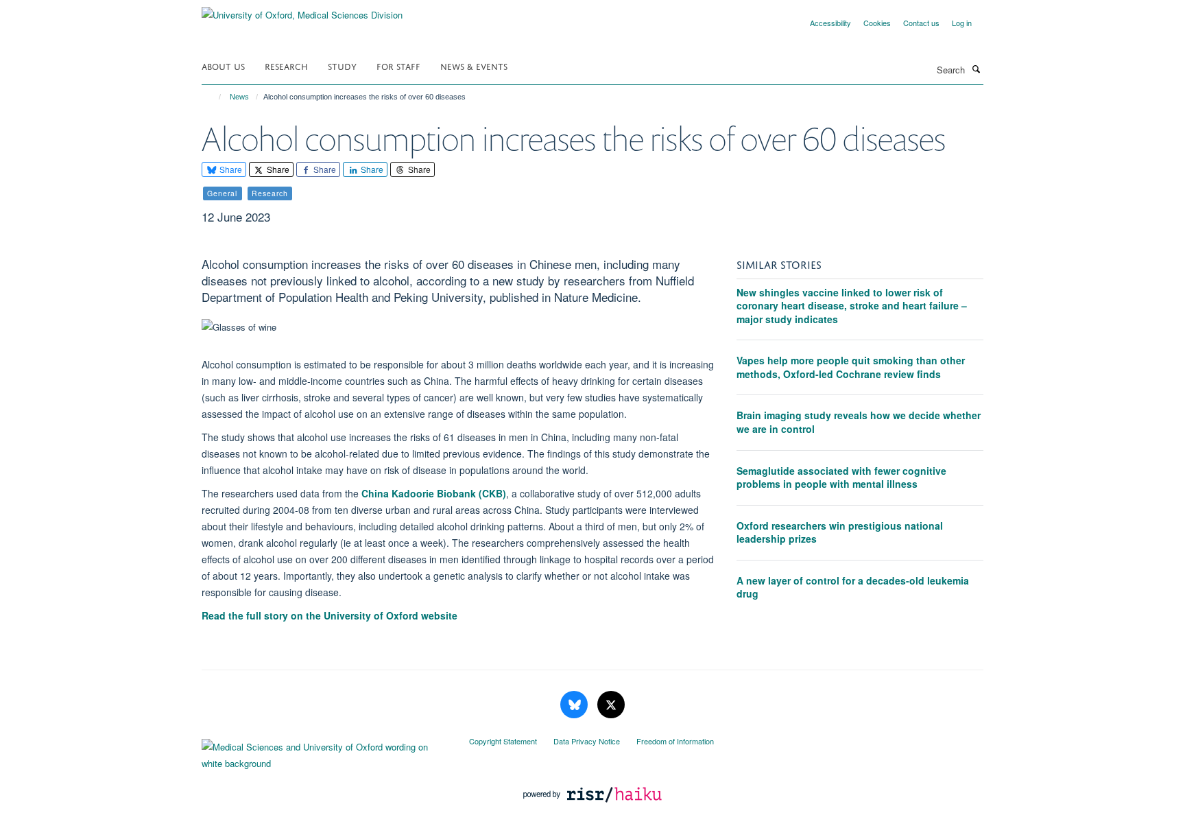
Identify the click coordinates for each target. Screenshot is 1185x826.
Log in (962, 22)
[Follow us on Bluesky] (575, 704)
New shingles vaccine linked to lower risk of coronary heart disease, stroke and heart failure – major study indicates (852, 305)
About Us (223, 65)
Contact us (921, 22)
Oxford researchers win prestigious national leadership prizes (840, 532)
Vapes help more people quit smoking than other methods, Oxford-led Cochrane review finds (851, 367)
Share (229, 169)
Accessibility (830, 22)
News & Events (473, 65)
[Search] (975, 68)
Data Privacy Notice (586, 740)
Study (342, 65)
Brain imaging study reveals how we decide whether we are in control (859, 422)
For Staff (398, 65)
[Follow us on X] (611, 704)
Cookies (877, 22)
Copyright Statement (503, 740)
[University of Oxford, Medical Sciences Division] (302, 9)
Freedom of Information (675, 740)
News (239, 97)
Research (286, 65)
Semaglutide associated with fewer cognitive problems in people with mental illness (841, 477)
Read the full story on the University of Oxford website (329, 615)
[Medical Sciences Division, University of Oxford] (325, 752)
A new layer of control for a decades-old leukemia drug (853, 587)
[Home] (213, 96)
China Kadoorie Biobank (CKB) (433, 493)
